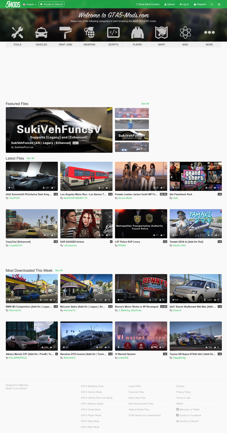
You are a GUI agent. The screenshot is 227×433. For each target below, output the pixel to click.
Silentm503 (69, 357)
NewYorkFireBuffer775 (75, 198)
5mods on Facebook (190, 415)
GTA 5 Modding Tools (92, 386)
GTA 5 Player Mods (91, 415)
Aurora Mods (125, 198)
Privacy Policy (183, 392)
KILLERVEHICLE (18, 357)
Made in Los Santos (16, 388)
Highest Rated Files (139, 409)
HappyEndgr (179, 357)
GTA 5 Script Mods (91, 409)
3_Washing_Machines (129, 310)
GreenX (177, 310)
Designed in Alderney (17, 385)
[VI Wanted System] (132, 113)
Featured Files (136, 392)
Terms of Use (183, 397)
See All (145, 103)
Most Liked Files (137, 397)
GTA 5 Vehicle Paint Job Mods (97, 397)
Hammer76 (15, 310)
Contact (180, 386)
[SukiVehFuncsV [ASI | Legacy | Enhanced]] (132, 136)
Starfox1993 (179, 245)
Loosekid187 (16, 245)
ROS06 (122, 245)
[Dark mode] (212, 4)
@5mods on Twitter (189, 409)
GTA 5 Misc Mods (90, 427)
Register (201, 4)
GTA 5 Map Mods (90, 421)
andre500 (123, 357)
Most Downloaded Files (141, 403)
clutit (175, 198)
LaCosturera (70, 245)
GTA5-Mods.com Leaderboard (145, 415)
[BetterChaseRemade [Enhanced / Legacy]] (132, 147)
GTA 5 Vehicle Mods (91, 392)
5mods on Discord (189, 421)
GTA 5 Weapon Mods (92, 403)
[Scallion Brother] (132, 124)
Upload (171, 4)
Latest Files (135, 386)
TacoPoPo (14, 198)
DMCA (179, 403)
